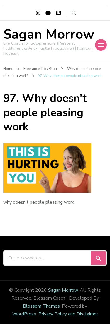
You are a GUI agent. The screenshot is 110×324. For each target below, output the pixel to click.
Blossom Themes (41, 306)
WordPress (24, 314)
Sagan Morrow (48, 34)
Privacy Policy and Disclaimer (68, 314)
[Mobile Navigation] (101, 45)
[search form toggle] (74, 13)
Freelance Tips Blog (40, 68)
